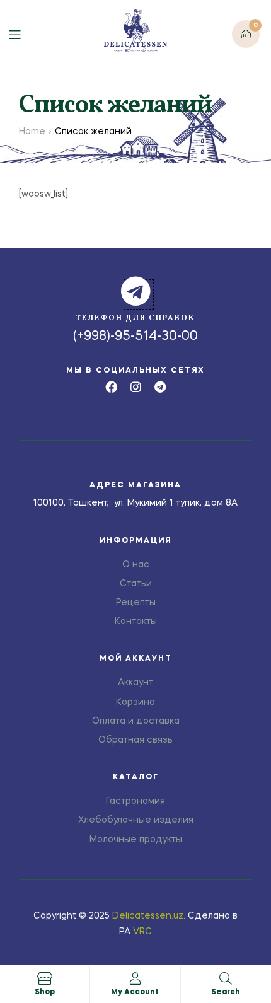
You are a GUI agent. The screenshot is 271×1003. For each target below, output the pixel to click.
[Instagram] (136, 387)
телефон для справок (135, 318)
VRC (142, 931)
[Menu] (24, 33)
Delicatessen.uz (147, 916)
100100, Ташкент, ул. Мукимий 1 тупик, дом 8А (135, 503)
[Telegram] (160, 387)
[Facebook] (111, 387)
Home (32, 131)
